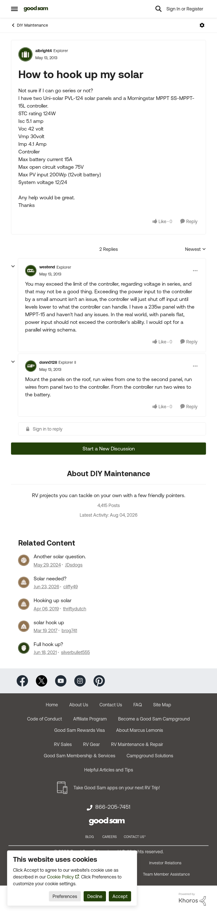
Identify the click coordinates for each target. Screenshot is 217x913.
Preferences (65, 896)
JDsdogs (74, 564)
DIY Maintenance (32, 25)
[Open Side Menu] (14, 9)
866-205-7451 (112, 807)
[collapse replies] (13, 266)
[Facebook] (22, 680)
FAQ (137, 704)
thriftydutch (74, 608)
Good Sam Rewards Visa (79, 730)
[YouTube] (61, 680)
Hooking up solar (52, 600)
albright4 (43, 50)
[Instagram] (80, 680)
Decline (94, 896)
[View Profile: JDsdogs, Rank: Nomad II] (23, 560)
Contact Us (110, 704)
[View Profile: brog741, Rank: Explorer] (23, 626)
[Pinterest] (99, 680)
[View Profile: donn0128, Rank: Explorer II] (30, 366)
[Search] (158, 8)
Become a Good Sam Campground (154, 718)
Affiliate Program (90, 718)
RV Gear (91, 744)
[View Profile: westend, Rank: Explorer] (30, 270)
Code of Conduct (44, 718)
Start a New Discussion (109, 449)
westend (47, 267)
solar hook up (49, 622)
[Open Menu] (202, 25)
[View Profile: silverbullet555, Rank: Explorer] (23, 648)
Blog (89, 837)
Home (52, 704)
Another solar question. (60, 556)
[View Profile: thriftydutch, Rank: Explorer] (23, 604)
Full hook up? (48, 644)
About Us (78, 704)
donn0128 (48, 362)
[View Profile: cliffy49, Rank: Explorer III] (23, 582)
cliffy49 (70, 586)
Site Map (162, 704)
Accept (119, 896)
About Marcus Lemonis (139, 730)
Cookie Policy (60, 876)
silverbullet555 (75, 652)
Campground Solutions (150, 755)
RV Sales (63, 744)
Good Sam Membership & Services (79, 755)
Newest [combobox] (195, 250)
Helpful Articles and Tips (108, 769)
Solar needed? (50, 578)
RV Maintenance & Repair (137, 744)
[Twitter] (41, 680)
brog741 (69, 630)
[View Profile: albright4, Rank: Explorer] (25, 54)
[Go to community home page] (36, 9)
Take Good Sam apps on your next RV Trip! (116, 787)
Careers (109, 837)
